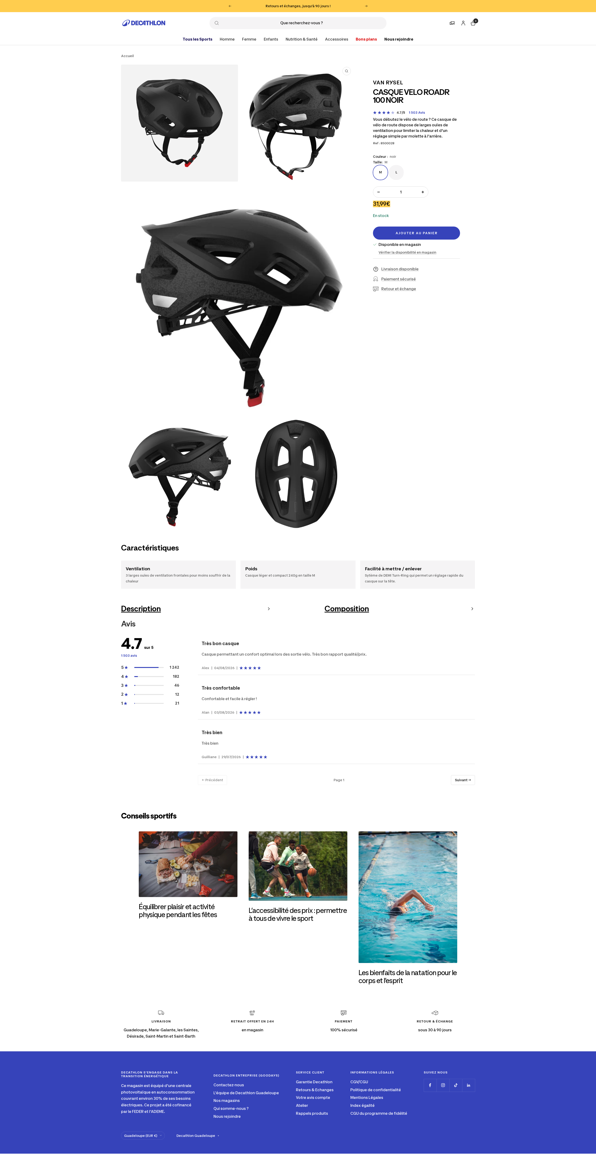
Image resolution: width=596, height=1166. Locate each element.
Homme (227, 39)
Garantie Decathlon (314, 1082)
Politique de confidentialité (375, 1089)
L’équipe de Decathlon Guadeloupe (246, 1092)
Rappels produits (312, 1113)
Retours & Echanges (315, 1089)
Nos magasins (226, 1100)
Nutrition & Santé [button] (302, 39)
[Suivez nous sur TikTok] (455, 1085)
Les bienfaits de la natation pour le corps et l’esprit (408, 976)
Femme (249, 39)
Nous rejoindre (398, 39)
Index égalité (362, 1105)
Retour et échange (398, 288)
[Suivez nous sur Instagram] (443, 1085)
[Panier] (472, 22)
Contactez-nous (228, 1085)
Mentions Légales (366, 1097)
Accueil (127, 56)
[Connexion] (463, 22)
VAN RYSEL (388, 82)
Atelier (302, 1105)
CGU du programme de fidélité (378, 1113)
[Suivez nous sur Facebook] (430, 1085)
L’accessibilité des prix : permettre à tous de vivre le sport (298, 914)
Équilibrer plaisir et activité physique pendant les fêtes (178, 910)
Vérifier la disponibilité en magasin (407, 252)
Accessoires (336, 39)
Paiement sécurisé (398, 278)
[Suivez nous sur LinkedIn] (468, 1085)
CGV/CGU (359, 1082)
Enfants (271, 39)
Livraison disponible (400, 269)
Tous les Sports (197, 39)
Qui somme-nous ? (231, 1108)
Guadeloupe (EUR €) (140, 1136)
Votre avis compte (313, 1097)
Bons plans (366, 39)
